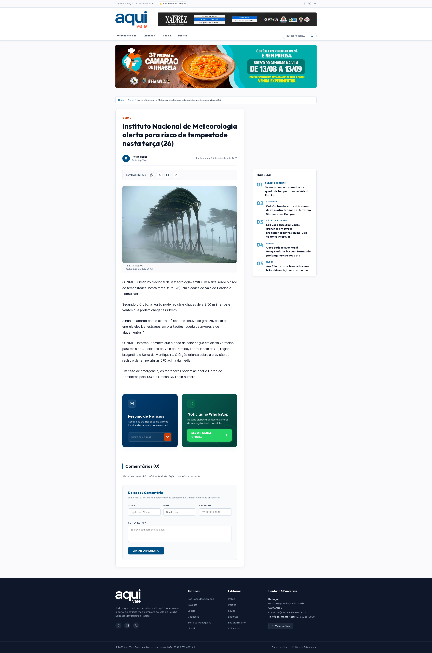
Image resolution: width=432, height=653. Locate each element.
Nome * (132, 505)
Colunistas (234, 628)
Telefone (205, 505)
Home (121, 100)
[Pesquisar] (312, 35)
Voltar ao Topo (282, 626)
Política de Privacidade (304, 647)
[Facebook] (304, 3)
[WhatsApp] (315, 3)
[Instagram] (309, 3)
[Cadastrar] (167, 437)
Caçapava (193, 616)
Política (182, 35)
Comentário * (137, 522)
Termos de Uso (280, 647)
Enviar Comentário (146, 550)
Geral (130, 100)
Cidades (148, 35)
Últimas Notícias (126, 35)
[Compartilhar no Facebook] (167, 175)
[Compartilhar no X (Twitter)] (160, 175)
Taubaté (192, 604)
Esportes (233, 616)
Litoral (191, 628)
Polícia (167, 35)
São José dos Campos (201, 598)
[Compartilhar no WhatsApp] (152, 175)
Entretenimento (237, 622)
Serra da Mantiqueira (199, 622)
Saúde (231, 610)
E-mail (167, 505)
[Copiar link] (175, 175)
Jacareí (192, 610)
